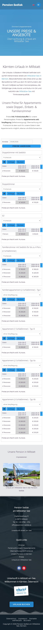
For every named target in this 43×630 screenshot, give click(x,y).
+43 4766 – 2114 (24, 522)
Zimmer (21, 545)
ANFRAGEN (17, 620)
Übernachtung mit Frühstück (21, 551)
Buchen (20, 162)
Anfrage (11, 162)
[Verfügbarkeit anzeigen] (4, 162)
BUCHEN (27, 620)
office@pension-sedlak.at (21, 525)
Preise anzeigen (21, 146)
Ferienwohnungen (15, 548)
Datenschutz (11, 619)
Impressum (22, 619)
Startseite (33, 619)
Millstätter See (25, 91)
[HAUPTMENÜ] (38, 4)
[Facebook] (19, 568)
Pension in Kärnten (24, 554)
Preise (21, 557)
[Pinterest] (24, 568)
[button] (5, 477)
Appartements (29, 548)
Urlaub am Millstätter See (21, 560)
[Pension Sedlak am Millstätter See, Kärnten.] (12, 5)
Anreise (5, 142)
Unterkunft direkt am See (22, 530)
